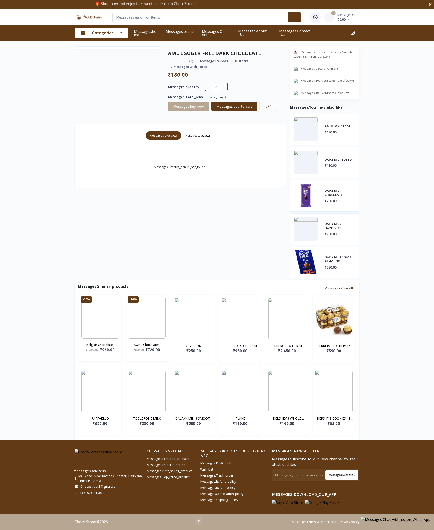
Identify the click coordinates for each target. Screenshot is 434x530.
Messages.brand (180, 31)
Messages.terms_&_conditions (314, 522)
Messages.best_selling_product (169, 471)
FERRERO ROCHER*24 (240, 346)
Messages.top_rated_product (168, 477)
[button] (287, 502)
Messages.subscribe (342, 475)
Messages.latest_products (166, 465)
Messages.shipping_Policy (219, 500)
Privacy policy (349, 522)
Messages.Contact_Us (294, 33)
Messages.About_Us (252, 33)
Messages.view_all (339, 288)
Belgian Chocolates (100, 344)
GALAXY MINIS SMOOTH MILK (193, 418)
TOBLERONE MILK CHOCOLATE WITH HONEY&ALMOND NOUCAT (147, 418)
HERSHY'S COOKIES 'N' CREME (334, 418)
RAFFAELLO (100, 418)
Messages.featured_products (167, 458)
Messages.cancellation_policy (221, 494)
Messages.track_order (216, 475)
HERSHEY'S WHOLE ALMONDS (287, 418)
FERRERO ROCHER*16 (333, 346)
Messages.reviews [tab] (198, 135)
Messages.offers (213, 33)
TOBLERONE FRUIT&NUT (193, 346)
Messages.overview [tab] (163, 135)
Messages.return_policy (217, 487)
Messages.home (145, 33)
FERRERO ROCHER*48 (287, 346)
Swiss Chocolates (147, 344)
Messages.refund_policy (218, 481)
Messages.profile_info (216, 463)
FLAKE (240, 418)
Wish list (206, 469)
